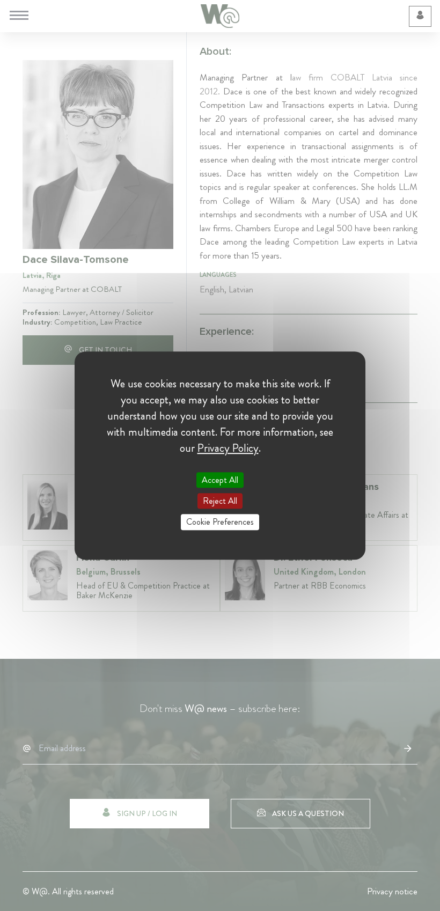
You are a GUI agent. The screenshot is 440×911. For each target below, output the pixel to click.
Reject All (220, 501)
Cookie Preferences (220, 522)
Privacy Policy (228, 448)
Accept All (220, 480)
